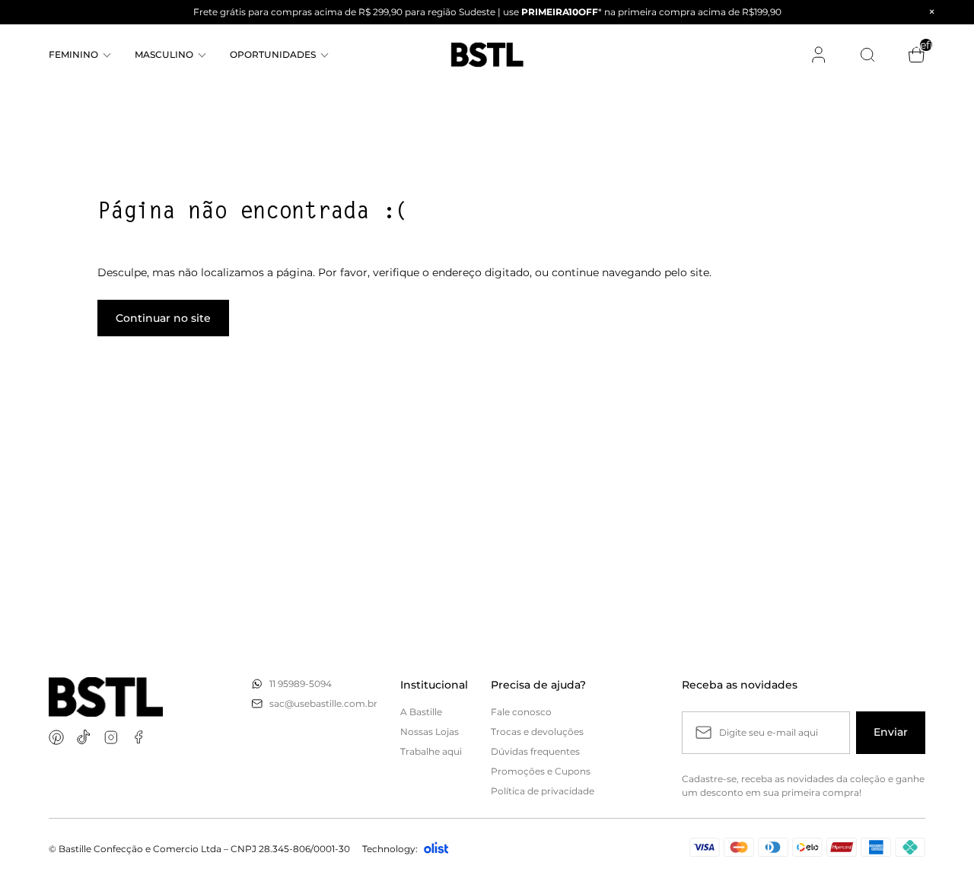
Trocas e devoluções (537, 731)
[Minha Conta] (819, 55)
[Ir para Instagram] (111, 737)
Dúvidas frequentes (535, 751)
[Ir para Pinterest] (56, 737)
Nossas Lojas (429, 731)
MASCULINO (164, 54)
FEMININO (73, 54)
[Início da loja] (487, 55)
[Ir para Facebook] (138, 737)
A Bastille (421, 711)
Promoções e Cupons (540, 771)
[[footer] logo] (106, 697)
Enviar (891, 732)
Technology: (390, 848)
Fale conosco (521, 711)
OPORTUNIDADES (273, 54)
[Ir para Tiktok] (83, 737)
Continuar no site (163, 318)
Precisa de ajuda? (538, 685)
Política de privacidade (542, 791)
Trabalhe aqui (431, 751)
